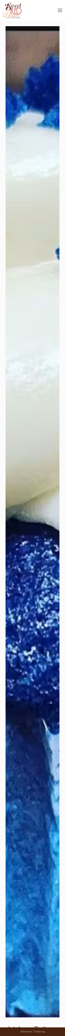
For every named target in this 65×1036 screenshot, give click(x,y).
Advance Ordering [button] (33, 1031)
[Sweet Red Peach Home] (12, 10)
